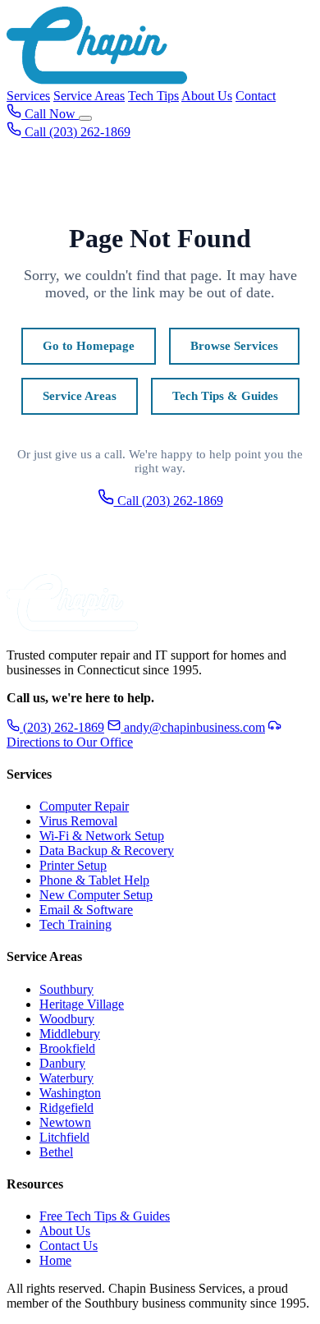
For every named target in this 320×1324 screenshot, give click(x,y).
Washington (70, 1093)
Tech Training (75, 924)
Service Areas (89, 96)
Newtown (65, 1122)
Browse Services (234, 345)
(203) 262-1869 (62, 727)
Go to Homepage (89, 345)
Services (28, 96)
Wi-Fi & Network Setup (101, 836)
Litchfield (64, 1137)
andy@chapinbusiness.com (194, 727)
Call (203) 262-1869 (168, 501)
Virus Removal (78, 821)
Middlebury (69, 1034)
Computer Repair (84, 806)
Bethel (56, 1152)
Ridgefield (66, 1108)
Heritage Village (81, 1004)
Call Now (50, 114)
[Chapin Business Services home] (72, 627)
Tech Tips (153, 96)
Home (55, 1260)
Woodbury (66, 1019)
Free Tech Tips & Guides (104, 1216)
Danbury (62, 1063)
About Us (206, 96)
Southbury (66, 989)
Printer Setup (73, 865)
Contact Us (68, 1246)
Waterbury (66, 1078)
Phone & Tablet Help (94, 880)
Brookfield (67, 1048)
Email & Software (86, 910)
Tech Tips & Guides (225, 395)
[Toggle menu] (85, 118)
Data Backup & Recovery (106, 850)
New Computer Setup (96, 895)
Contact (255, 96)
